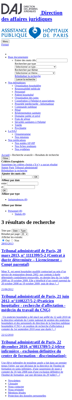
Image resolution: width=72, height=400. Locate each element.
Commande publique (26, 106)
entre (4, 183)
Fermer (5, 44)
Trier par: (6, 230)
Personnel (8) (15, 210)
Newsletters (14, 380)
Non (16, 240)
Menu (5, 41)
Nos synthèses (22, 149)
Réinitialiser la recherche (28, 76)
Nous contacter (16, 386)
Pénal (18, 109)
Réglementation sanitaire (28, 112)
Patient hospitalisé (24, 94)
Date (15, 231)
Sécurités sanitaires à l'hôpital (30, 122)
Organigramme (23, 134)
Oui (7, 240)
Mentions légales (17, 392)
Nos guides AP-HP (25, 143)
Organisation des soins (27, 97)
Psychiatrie (20, 128)
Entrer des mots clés (25, 60)
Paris (11, 167)
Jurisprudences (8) (17, 199)
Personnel (20, 91)
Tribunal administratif (26, 167)
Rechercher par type (25, 63)
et (2, 186)
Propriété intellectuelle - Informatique (34, 103)
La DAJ (12, 131)
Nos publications (17, 140)
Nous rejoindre (16, 389)
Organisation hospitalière (28, 85)
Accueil (5, 155)
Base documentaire (18, 57)
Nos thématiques (17, 82)
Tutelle (18, 125)
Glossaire (13, 383)
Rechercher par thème (26, 69)
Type (23, 231)
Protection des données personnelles (27, 395)
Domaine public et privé (27, 116)
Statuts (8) (20, 214)
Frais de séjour (22, 119)
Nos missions (22, 137)
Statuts (4, 167)
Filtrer (5, 158)
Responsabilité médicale (27, 88)
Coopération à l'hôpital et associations (34, 100)
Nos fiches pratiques (25, 146)
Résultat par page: (10, 234)
